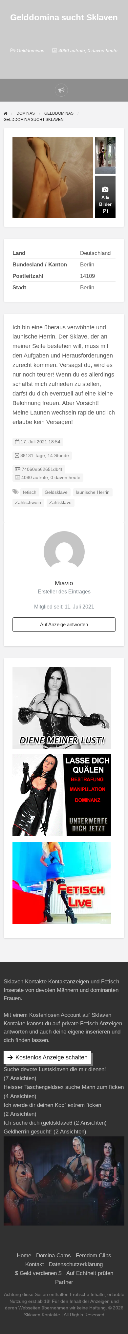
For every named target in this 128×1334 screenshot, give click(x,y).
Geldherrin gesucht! (28, 1132)
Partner (64, 1282)
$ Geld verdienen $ (38, 1273)
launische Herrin (93, 492)
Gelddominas (30, 50)
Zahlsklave (60, 502)
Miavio (64, 583)
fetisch (29, 492)
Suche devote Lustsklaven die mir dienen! (55, 1069)
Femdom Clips (93, 1255)
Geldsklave (56, 492)
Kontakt (34, 1264)
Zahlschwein (28, 502)
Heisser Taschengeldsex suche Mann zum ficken (64, 1087)
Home (24, 1255)
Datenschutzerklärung (76, 1264)
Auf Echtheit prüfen (89, 1273)
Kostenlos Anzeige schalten (51, 1057)
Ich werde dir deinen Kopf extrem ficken (52, 1105)
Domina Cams (53, 1255)
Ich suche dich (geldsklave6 (38, 1123)
